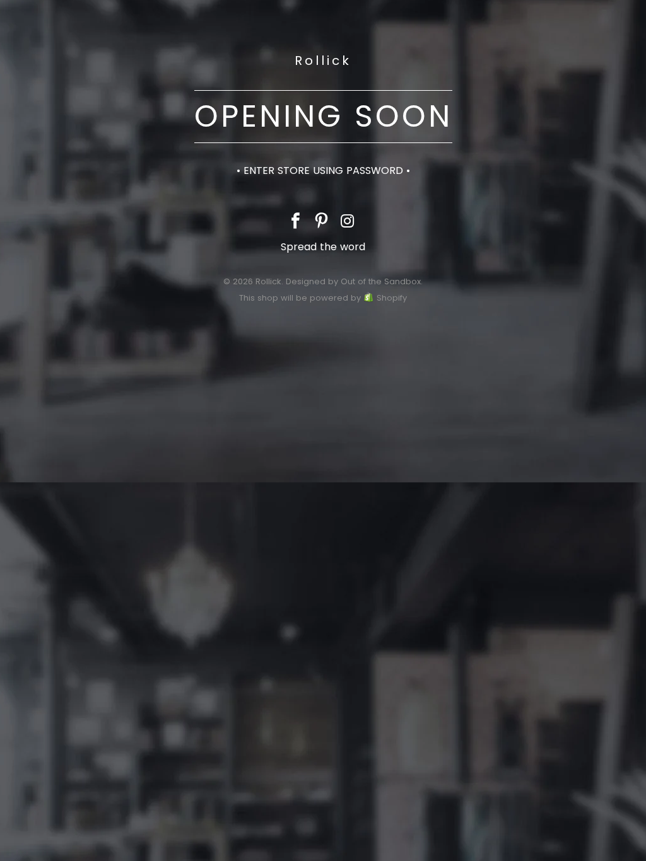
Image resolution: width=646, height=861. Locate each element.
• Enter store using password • (323, 170)
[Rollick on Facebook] (296, 222)
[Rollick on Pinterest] (321, 222)
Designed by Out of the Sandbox (353, 281)
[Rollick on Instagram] (347, 222)
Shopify (392, 298)
